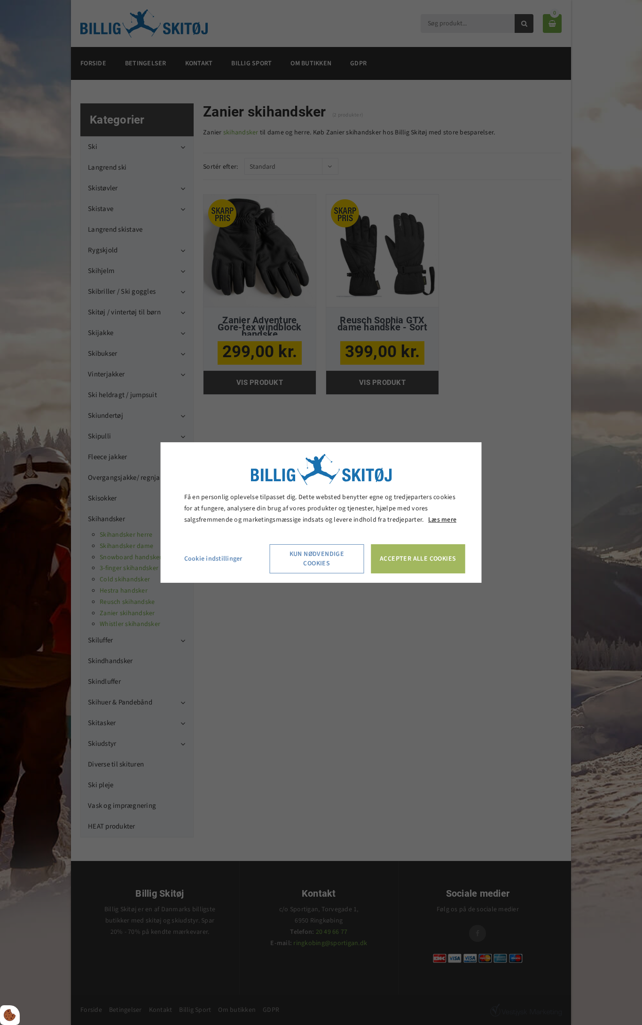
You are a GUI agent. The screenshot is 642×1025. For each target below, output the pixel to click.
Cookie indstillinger (213, 558)
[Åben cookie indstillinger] (10, 1015)
